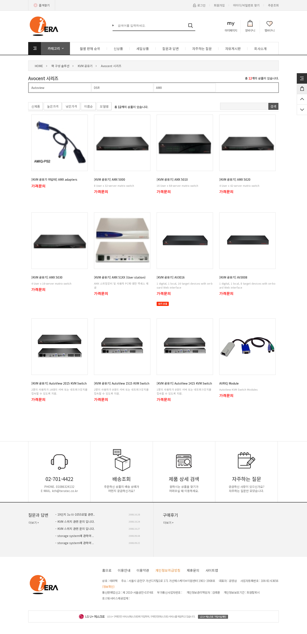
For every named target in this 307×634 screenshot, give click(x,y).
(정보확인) (108, 586)
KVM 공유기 (85, 66)
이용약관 (143, 570)
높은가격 (53, 106)
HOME (39, 66)
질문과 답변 (170, 48)
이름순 (88, 106)
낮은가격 (71, 106)
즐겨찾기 (44, 5)
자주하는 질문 (202, 48)
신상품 (118, 48)
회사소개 (260, 48)
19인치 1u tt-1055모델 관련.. (76, 514)
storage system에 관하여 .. (75, 536)
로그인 (201, 5)
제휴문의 (193, 570)
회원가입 (219, 5)
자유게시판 (233, 48)
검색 (273, 106)
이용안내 (124, 570)
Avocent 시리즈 (111, 66)
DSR (97, 88)
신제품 (35, 106)
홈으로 (107, 570)
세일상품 (142, 48)
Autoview (37, 88)
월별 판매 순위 (90, 48)
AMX (159, 88)
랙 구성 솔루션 (60, 66)
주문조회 (273, 5)
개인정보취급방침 (167, 570)
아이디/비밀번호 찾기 (246, 5)
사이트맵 (212, 570)
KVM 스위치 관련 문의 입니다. (76, 521)
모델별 (104, 106)
